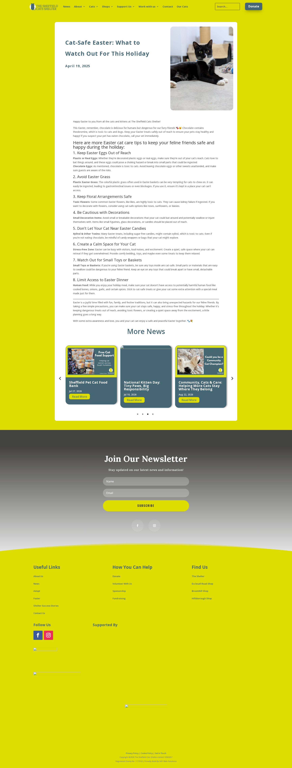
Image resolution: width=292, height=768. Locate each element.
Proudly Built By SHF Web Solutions (160, 761)
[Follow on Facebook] (137, 526)
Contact (168, 6)
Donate (253, 6)
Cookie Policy (147, 753)
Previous (60, 378)
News (66, 6)
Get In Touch (160, 753)
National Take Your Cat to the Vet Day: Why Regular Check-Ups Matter (199, 387)
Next (232, 378)
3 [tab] (147, 414)
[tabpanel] (91, 376)
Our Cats (182, 6)
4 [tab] (152, 414)
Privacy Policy (132, 753)
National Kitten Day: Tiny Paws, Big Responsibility (87, 385)
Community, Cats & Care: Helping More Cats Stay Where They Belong (145, 385)
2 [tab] (142, 414)
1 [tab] (137, 414)
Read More (79, 400)
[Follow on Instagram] (154, 526)
